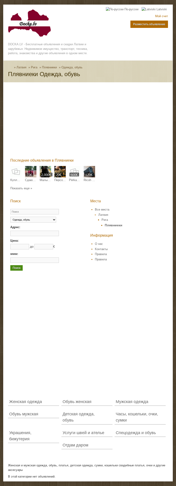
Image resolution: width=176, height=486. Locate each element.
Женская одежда (25, 401)
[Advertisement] (93, 121)
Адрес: (15, 227)
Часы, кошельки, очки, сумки (137, 417)
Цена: (14, 240)
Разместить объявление (149, 24)
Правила (101, 254)
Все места (102, 209)
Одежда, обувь (71, 67)
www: (14, 254)
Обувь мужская (23, 414)
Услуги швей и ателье (83, 432)
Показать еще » (21, 188)
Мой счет (161, 16)
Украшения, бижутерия (20, 435)
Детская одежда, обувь (79, 417)
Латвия (21, 67)
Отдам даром (75, 445)
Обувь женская (77, 401)
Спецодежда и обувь (136, 432)
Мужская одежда (132, 401)
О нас (99, 244)
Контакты (101, 249)
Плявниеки (49, 67)
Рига (34, 67)
